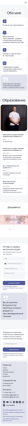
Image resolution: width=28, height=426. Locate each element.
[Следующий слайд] (27, 220)
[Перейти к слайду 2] (11, 229)
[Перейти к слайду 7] (18, 229)
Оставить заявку (14, 283)
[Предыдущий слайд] (1, 220)
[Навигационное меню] (25, 2)
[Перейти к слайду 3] (12, 229)
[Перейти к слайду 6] (16, 229)
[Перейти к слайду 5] (15, 229)
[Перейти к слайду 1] (9, 229)
